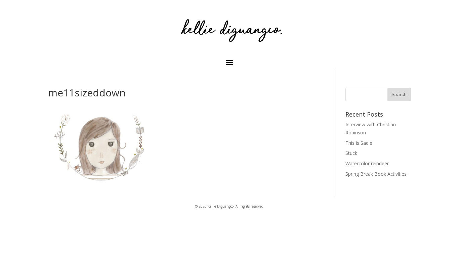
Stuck (351, 153)
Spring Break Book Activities (376, 174)
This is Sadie (358, 143)
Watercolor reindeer (367, 163)
